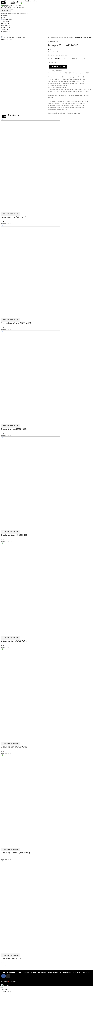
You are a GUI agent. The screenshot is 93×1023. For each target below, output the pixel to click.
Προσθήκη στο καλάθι (58, 66)
